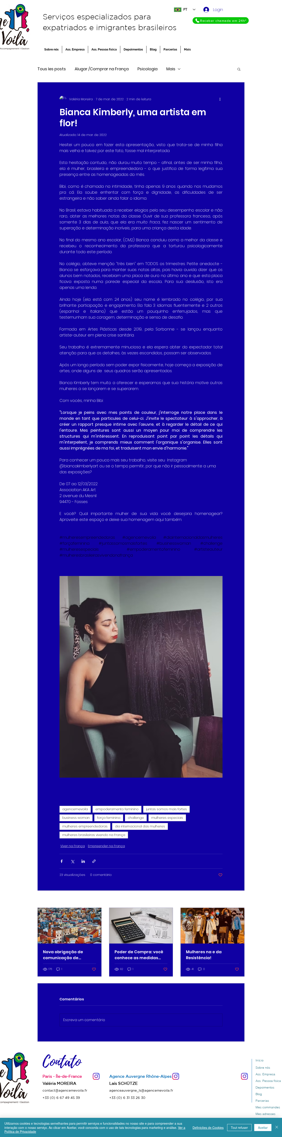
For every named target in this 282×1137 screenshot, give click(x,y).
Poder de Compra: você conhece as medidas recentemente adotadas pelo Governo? (141, 955)
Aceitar (263, 1127)
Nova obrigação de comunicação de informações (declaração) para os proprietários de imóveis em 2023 (68, 955)
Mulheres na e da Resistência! (204, 955)
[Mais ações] (220, 99)
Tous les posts (51, 69)
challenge (136, 818)
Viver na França (72, 846)
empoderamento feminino (117, 809)
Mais (170, 69)
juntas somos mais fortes (166, 809)
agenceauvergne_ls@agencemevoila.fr (141, 1090)
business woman (76, 818)
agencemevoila (75, 809)
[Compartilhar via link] (94, 861)
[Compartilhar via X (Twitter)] (72, 861)
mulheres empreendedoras (85, 826)
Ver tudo (238, 899)
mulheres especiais (167, 818)
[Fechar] (276, 1127)
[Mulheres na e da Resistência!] (212, 926)
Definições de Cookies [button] (208, 1127)
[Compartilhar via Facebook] (61, 861)
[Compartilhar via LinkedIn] (83, 861)
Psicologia (147, 69)
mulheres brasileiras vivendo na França (93, 835)
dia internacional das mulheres (140, 826)
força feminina (108, 818)
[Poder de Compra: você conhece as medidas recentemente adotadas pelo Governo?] (141, 926)
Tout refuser (239, 1127)
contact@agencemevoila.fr (65, 1090)
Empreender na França (106, 846)
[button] (239, 69)
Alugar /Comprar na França (102, 69)
